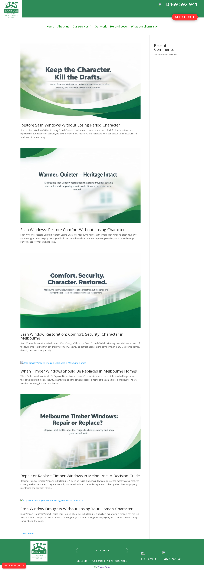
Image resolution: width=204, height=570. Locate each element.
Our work (101, 26)
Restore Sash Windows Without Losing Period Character (70, 125)
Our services (80, 26)
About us (63, 26)
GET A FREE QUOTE (14, 565)
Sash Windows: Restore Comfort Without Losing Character (72, 229)
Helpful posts (119, 26)
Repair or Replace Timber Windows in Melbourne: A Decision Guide (80, 475)
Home (50, 26)
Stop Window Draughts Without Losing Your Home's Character (76, 508)
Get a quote (185, 17)
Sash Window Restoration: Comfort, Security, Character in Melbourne (71, 336)
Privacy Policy (104, 567)
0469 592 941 (182, 4)
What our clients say (144, 26)
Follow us (149, 559)
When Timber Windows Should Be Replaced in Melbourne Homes (78, 371)
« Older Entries (27, 533)
